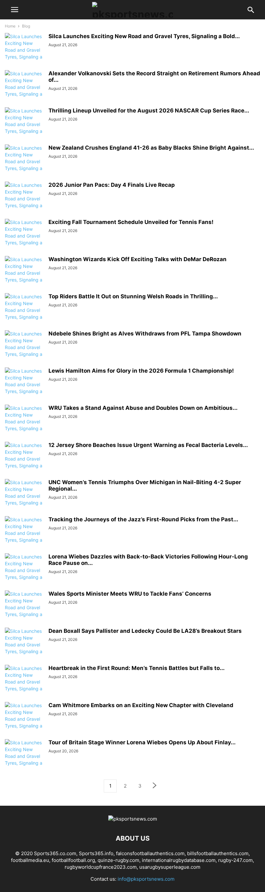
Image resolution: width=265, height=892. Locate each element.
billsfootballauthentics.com (218, 853)
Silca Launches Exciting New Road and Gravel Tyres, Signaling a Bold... (144, 36)
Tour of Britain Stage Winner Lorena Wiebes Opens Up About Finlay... (142, 742)
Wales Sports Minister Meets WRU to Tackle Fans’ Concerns (129, 593)
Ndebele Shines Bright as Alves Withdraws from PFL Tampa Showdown (144, 333)
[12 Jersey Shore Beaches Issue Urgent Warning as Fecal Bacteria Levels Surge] (24, 462)
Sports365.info (96, 853)
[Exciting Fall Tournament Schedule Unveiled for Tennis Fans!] (24, 239)
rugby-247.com (235, 860)
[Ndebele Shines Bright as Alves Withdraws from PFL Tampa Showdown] (24, 350)
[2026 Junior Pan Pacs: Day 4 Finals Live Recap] (24, 202)
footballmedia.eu (30, 860)
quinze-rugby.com (118, 860)
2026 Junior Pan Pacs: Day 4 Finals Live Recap (111, 185)
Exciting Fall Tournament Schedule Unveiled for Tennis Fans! (131, 222)
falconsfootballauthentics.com (150, 853)
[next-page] (154, 786)
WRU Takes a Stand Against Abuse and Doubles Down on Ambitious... (143, 408)
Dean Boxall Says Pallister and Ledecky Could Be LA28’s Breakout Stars (145, 631)
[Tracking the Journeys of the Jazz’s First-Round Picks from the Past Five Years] (24, 536)
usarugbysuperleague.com (169, 867)
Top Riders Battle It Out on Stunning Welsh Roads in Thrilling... (133, 296)
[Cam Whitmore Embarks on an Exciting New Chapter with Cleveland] (24, 722)
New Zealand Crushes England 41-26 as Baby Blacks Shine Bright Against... (151, 147)
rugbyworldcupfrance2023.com (101, 867)
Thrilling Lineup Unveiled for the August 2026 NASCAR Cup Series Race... (148, 110)
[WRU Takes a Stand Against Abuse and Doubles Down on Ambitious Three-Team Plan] (24, 425)
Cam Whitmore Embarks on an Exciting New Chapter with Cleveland (140, 705)
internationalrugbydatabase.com (179, 860)
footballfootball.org (73, 860)
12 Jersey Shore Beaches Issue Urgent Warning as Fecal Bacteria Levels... (148, 445)
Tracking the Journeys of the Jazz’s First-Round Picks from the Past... (143, 519)
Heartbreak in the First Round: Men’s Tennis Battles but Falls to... (136, 668)
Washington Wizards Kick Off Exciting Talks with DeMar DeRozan (137, 259)
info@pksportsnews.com (146, 879)
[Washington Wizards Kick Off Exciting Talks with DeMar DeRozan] (24, 276)
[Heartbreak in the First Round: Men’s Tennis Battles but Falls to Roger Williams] (24, 685)
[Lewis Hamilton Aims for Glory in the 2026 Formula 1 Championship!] (24, 387)
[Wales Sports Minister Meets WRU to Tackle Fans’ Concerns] (24, 610)
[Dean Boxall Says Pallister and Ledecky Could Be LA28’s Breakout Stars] (24, 648)
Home (10, 26)
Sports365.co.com (55, 853)
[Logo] (132, 819)
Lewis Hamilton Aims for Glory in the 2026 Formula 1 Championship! (141, 370)
